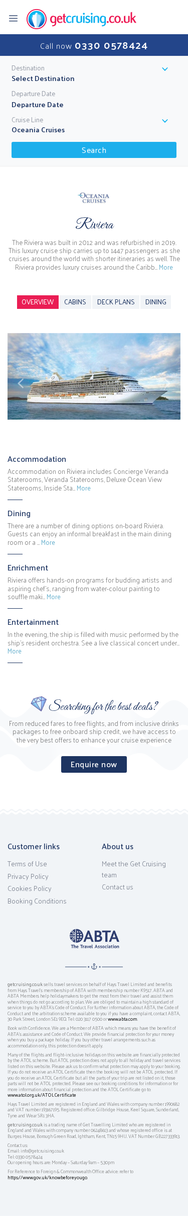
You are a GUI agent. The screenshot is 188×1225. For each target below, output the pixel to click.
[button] (21, 383)
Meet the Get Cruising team (134, 869)
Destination (28, 67)
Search (94, 149)
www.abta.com (122, 1018)
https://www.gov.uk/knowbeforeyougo (47, 1177)
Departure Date (33, 93)
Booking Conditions (37, 901)
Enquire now (94, 764)
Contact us (117, 886)
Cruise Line (27, 119)
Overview (38, 301)
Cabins (75, 301)
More (166, 267)
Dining (155, 301)
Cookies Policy (30, 888)
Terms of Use (27, 863)
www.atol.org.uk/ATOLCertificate (42, 1094)
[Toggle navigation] (16, 17)
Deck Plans (116, 301)
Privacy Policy (28, 876)
